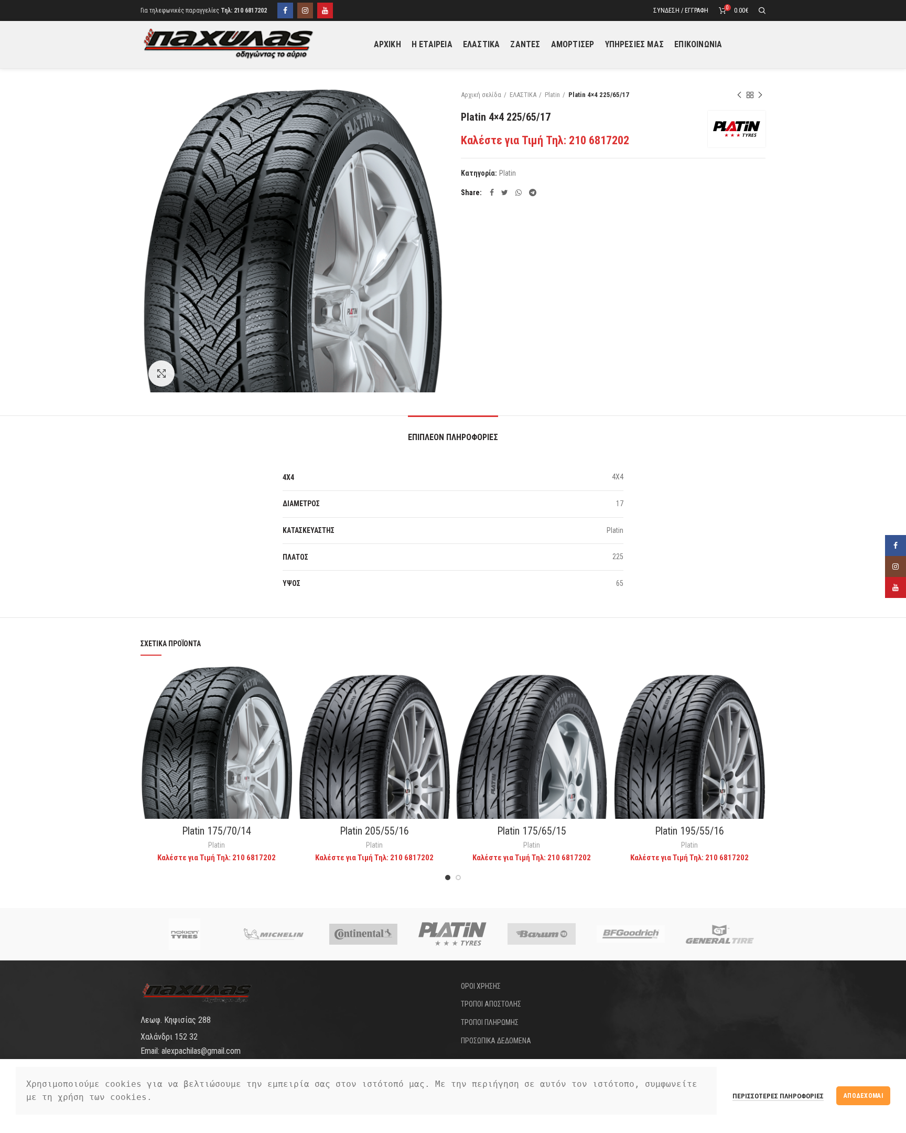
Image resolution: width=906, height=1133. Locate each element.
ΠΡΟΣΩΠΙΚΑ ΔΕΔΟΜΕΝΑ (496, 1040)
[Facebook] (285, 10)
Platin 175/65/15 (531, 831)
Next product (760, 95)
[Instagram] (305, 10)
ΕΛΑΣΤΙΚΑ (523, 95)
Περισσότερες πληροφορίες (778, 1096)
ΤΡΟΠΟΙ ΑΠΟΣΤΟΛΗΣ (491, 1004)
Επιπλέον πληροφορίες (453, 437)
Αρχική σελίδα (481, 95)
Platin (552, 95)
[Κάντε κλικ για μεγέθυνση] (161, 373)
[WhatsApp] (518, 192)
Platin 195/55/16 (689, 831)
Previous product (739, 95)
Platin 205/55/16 (374, 831)
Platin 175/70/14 (216, 831)
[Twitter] (505, 192)
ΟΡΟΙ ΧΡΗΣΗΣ (481, 986)
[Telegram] (532, 192)
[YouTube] (325, 10)
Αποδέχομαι (863, 1095)
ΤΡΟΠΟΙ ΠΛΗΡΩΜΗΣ (490, 1022)
